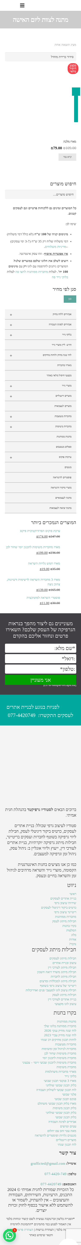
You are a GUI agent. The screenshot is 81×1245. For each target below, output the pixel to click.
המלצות (71, 930)
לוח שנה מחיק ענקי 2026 (60, 1030)
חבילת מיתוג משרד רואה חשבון (56, 972)
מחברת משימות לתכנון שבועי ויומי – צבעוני (49, 1062)
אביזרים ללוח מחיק (40, 314)
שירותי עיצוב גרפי (65, 903)
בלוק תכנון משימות (64, 1108)
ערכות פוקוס (40, 457)
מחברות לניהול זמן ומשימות (59, 1049)
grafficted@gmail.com (48, 1163)
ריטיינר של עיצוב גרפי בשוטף (58, 985)
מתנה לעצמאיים (63, 497)
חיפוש (70, 194)
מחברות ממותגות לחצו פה (31, 271)
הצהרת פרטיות (23, 1229)
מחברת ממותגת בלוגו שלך (60, 1026)
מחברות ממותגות (65, 916)
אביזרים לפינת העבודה (40, 324)
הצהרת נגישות (45, 1229)
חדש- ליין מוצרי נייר (61, 344)
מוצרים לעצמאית (62, 406)
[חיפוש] (13, 5)
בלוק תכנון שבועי (65, 1117)
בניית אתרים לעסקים (63, 898)
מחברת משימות (66, 1067)
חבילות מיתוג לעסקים (62, 958)
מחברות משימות (40, 426)
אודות (72, 939)
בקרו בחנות (69, 926)
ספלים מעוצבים (63, 446)
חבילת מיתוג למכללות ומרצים (58, 981)
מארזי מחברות (64, 365)
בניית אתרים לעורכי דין (62, 999)
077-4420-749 (55, 1174)
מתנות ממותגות (64, 436)
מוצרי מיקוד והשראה (61, 487)
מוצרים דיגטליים (40, 396)
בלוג (73, 935)
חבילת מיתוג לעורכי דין (62, 967)
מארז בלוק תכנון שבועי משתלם (57, 1103)
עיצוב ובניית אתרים (64, 963)
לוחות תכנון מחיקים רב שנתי (58, 1039)
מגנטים (68, 467)
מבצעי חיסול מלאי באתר (59, 375)
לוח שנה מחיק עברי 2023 (60, 1035)
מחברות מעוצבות (40, 416)
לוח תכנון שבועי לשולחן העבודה (56, 1090)
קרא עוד (67, 156)
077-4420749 (21, 715)
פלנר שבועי (69, 1094)
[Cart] (5, 5)
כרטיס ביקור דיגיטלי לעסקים (58, 907)
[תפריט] (22, 5)
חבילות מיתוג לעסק (64, 921)
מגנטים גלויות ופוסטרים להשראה (55, 1135)
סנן (69, 298)
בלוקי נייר (40, 335)
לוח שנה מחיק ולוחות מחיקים (40, 355)
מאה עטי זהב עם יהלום (61, 1131)
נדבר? (72, 944)
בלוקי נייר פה (60, 277)
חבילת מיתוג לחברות (63, 976)
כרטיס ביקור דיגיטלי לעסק (41, 831)
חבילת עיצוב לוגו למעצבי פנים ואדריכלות (51, 990)
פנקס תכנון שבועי (65, 1099)
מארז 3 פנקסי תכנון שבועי (60, 1080)
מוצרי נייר (40, 386)
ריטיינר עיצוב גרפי (65, 912)
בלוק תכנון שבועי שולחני (61, 1085)
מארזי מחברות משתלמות (60, 1071)
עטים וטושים (68, 1126)
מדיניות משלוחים (55, 246)
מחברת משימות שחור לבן (60, 1053)
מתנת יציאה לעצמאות (60, 508)
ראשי (73, 894)
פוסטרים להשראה (62, 477)
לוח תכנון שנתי (67, 1144)
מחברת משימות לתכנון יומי (59, 1058)
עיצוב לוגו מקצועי (65, 1004)
